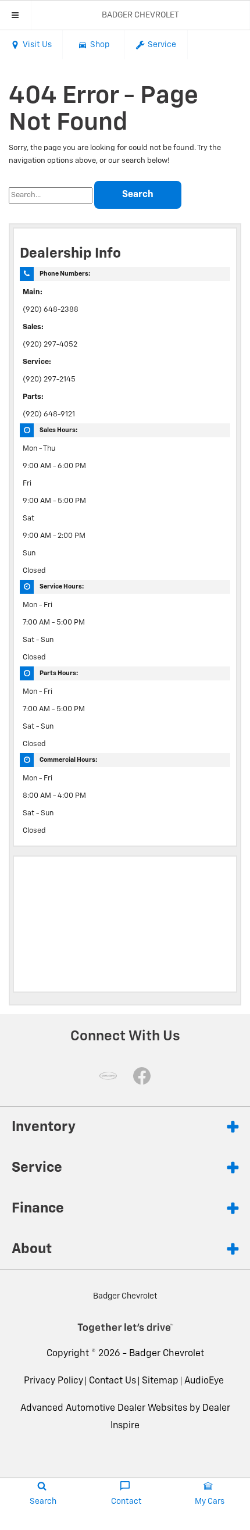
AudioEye (204, 1381)
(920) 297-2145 (49, 379)
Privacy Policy (53, 1381)
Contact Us (112, 1381)
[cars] (108, 1076)
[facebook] (142, 1076)
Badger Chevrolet (166, 1353)
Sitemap (160, 1381)
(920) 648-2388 (50, 309)
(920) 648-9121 (49, 414)
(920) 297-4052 (50, 344)
